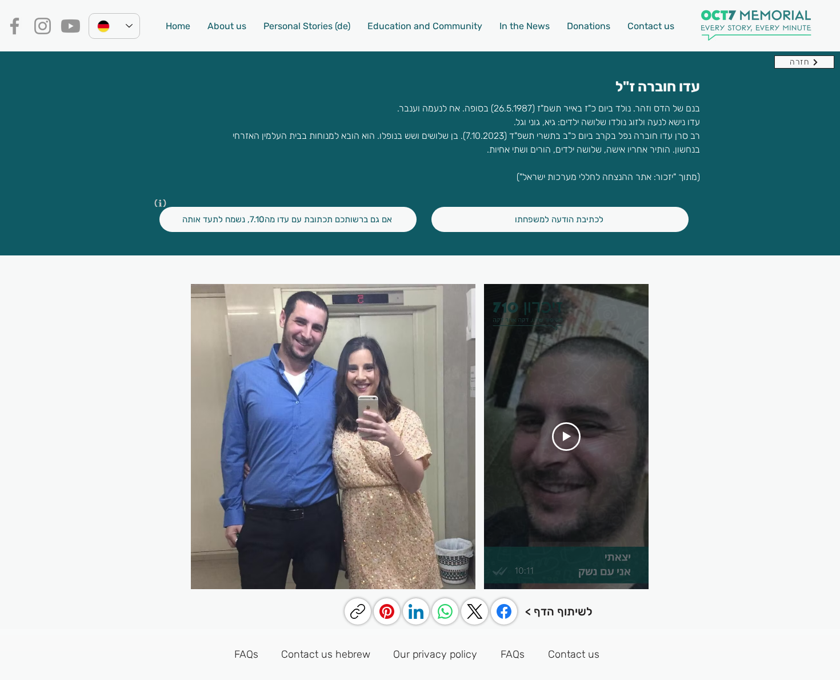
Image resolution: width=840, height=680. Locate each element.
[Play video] (566, 436)
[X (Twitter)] (475, 611)
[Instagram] (42, 26)
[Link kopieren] (358, 611)
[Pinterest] (387, 611)
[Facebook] (14, 26)
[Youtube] (70, 26)
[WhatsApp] (445, 611)
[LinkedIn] (416, 611)
